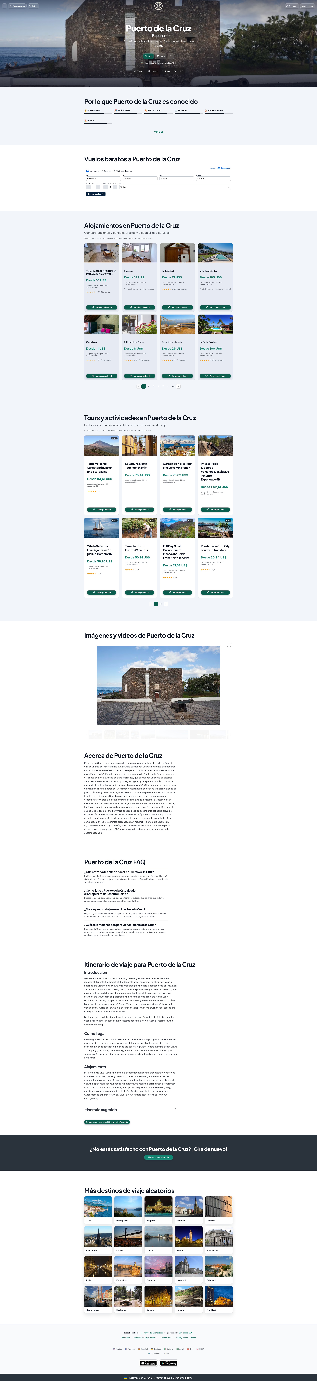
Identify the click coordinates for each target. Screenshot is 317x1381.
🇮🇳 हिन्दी (166, 1353)
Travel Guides (166, 1338)
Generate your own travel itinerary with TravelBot (107, 1122)
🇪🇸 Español (143, 1349)
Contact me (158, 1333)
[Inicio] (158, 5)
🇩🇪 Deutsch (156, 1349)
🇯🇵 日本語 (200, 1349)
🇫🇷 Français (130, 1349)
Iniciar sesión (307, 6)
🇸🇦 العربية (180, 1349)
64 (173, 386)
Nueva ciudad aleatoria (158, 1157)
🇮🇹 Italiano (168, 1349)
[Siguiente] (178, 386)
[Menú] (4, 5)
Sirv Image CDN (185, 1333)
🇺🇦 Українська (154, 1353)
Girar (150, 56)
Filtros (162, 56)
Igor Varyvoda (146, 1333)
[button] (229, 644)
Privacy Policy (182, 1338)
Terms (193, 1338)
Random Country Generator (145, 1338)
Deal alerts (125, 1338)
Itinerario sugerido (100, 1109)
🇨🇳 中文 (190, 1349)
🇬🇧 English (117, 1349)
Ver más (158, 132)
